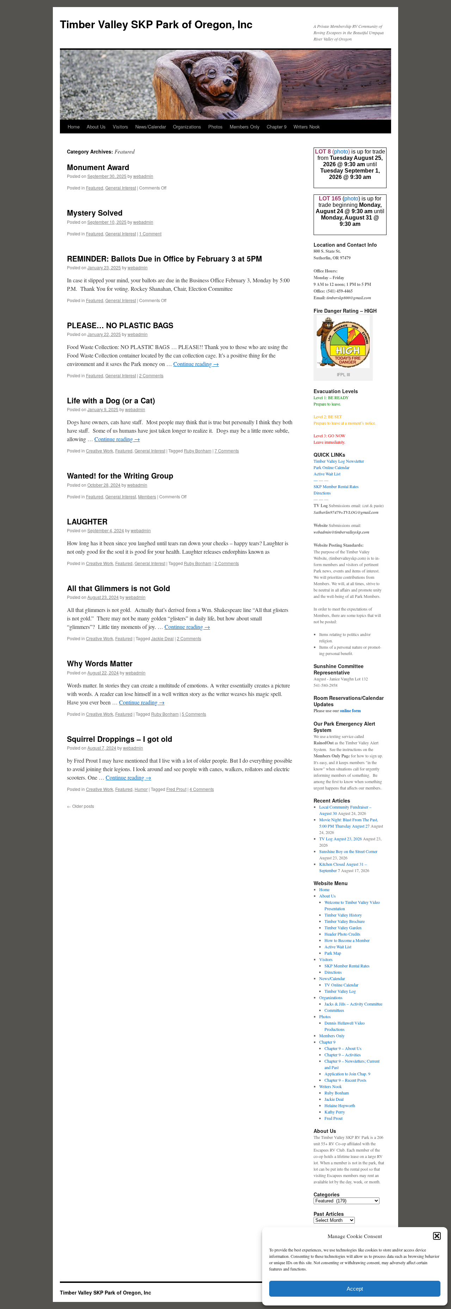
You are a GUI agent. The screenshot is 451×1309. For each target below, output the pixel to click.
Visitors (120, 126)
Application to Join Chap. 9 (347, 1073)
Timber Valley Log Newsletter (339, 461)
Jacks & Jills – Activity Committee (353, 1004)
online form (350, 711)
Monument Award (98, 167)
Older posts (80, 806)
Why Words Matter (99, 663)
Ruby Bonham (197, 451)
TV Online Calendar (341, 984)
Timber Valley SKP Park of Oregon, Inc (156, 23)
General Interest (120, 188)
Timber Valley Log (340, 991)
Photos (215, 126)
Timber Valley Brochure (345, 921)
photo (341, 152)
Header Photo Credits (342, 934)
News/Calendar (150, 126)
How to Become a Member (347, 940)
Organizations (187, 126)
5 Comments (194, 714)
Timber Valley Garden (343, 927)
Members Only (245, 126)
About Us (96, 126)
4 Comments (202, 789)
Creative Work (99, 451)
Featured (94, 188)
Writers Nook (307, 126)
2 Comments (151, 375)
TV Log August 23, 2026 (340, 838)
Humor (141, 789)
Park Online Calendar (332, 467)
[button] (436, 1235)
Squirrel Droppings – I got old (119, 738)
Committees (334, 1010)
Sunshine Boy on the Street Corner (348, 851)
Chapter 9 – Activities (343, 1054)
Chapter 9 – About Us (343, 1048)
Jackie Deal (162, 638)
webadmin (143, 176)
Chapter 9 (276, 126)
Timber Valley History (343, 915)
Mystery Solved (95, 212)
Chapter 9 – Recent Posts (345, 1080)
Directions (322, 493)
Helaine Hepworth (340, 1105)
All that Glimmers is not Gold (118, 588)
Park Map (333, 953)
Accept (355, 1289)
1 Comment (150, 233)
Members (147, 496)
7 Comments (227, 451)
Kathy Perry (335, 1112)
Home (74, 126)
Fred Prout (176, 789)
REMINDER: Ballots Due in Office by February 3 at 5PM (164, 258)
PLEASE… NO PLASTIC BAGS (120, 325)
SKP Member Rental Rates (336, 486)
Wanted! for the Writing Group (120, 475)
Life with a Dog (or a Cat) (111, 400)
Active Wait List (327, 473)
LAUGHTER (87, 521)
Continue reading (196, 363)
